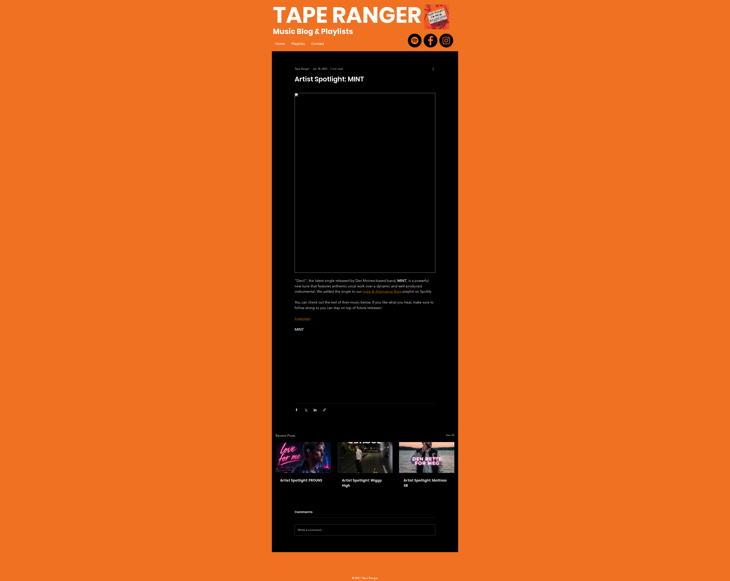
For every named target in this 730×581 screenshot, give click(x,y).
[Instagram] (446, 40)
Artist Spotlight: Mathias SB (425, 483)
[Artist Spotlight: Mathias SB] (426, 457)
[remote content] (328, 366)
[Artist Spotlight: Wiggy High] (365, 457)
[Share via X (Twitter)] (306, 410)
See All (450, 435)
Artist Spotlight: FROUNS (301, 480)
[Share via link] (324, 410)
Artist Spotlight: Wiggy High (362, 483)
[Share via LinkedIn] (315, 410)
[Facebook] (430, 40)
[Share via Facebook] (296, 410)
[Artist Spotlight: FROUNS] (303, 457)
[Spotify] (415, 40)
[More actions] (433, 68)
